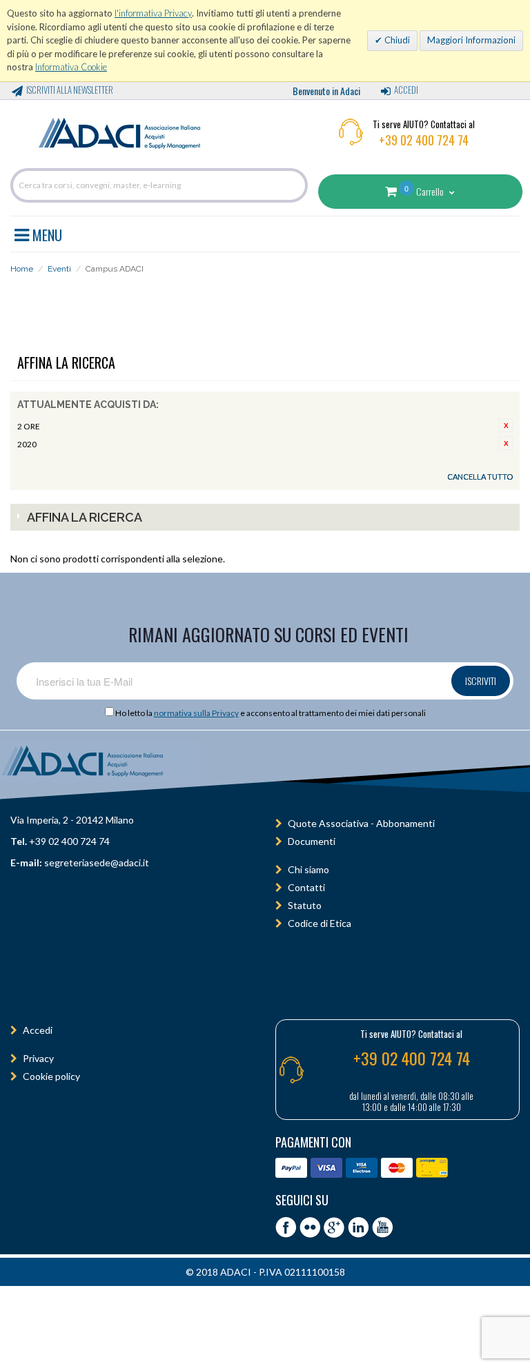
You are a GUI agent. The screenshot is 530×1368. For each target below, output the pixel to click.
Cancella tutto (480, 476)
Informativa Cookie (71, 66)
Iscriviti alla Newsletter (69, 89)
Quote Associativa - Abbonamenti (361, 823)
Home (21, 269)
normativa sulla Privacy (196, 713)
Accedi (406, 89)
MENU (45, 233)
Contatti (306, 887)
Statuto (305, 905)
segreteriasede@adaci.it (96, 862)
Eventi (59, 269)
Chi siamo (308, 869)
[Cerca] (294, 185)
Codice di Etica (319, 923)
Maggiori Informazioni (471, 39)
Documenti (311, 841)
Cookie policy (51, 1076)
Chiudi (396, 39)
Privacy (38, 1058)
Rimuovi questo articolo (506, 425)
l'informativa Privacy (153, 13)
